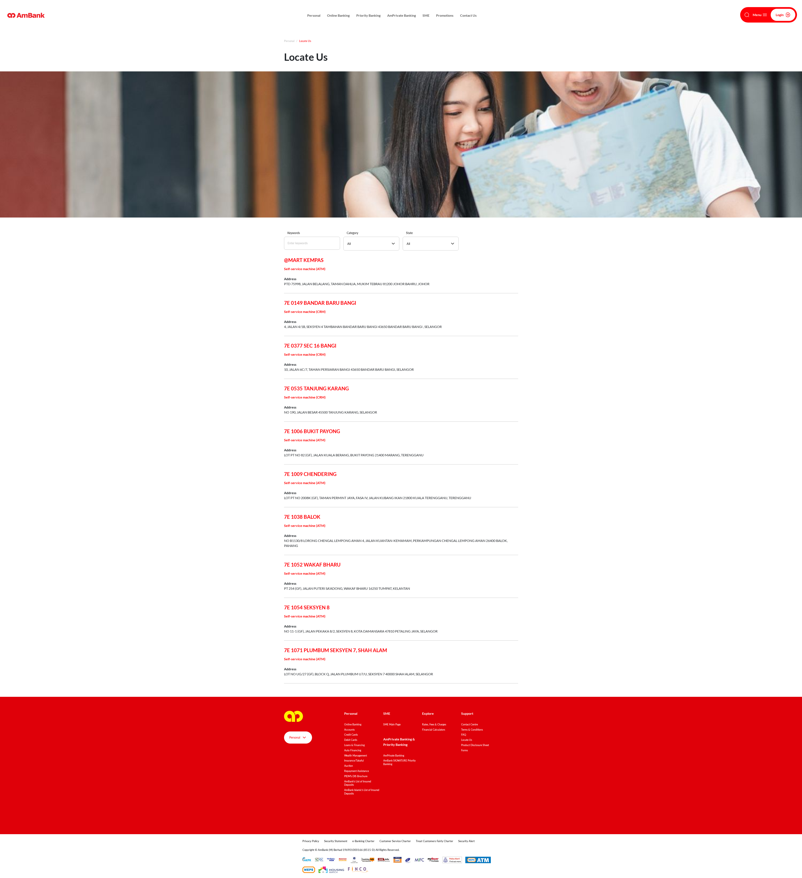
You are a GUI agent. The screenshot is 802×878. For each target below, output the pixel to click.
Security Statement (335, 841)
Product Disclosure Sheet (475, 745)
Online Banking (338, 15)
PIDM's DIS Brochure (355, 776)
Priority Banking (368, 15)
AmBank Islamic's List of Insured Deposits (361, 791)
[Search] (746, 15)
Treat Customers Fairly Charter (434, 841)
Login (780, 15)
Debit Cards (350, 739)
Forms (464, 750)
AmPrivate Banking (401, 15)
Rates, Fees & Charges (434, 724)
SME (426, 15)
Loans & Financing (354, 745)
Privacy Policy (310, 841)
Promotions (444, 15)
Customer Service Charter (395, 841)
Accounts (349, 729)
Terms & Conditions (472, 729)
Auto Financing (352, 750)
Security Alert (466, 841)
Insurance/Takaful (354, 760)
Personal (313, 15)
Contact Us (468, 15)
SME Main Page (392, 724)
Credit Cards (351, 734)
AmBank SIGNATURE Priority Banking (399, 762)
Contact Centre (469, 724)
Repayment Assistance (356, 771)
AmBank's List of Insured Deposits (357, 783)
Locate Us (466, 739)
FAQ (463, 734)
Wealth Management (355, 755)
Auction (348, 765)
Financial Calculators (433, 729)
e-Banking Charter (363, 841)
